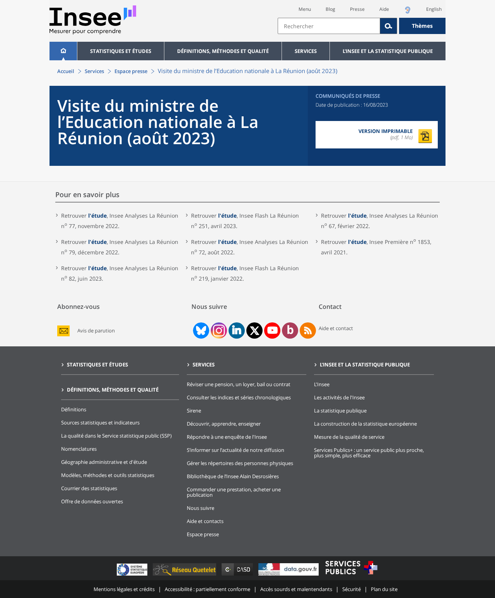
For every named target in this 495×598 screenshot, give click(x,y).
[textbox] (329, 26)
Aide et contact (336, 328)
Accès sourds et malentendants (296, 589)
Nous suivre (200, 507)
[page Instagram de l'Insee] (218, 330)
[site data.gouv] (289, 575)
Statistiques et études (120, 51)
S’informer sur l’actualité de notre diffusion (235, 449)
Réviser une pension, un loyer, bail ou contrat (238, 384)
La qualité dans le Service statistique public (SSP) (116, 435)
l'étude (97, 215)
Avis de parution (96, 330)
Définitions (73, 409)
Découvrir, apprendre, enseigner (224, 423)
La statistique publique (340, 410)
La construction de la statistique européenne (365, 423)
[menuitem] (63, 51)
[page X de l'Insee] (254, 331)
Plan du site (384, 589)
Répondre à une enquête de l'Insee (227, 436)
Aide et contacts (205, 521)
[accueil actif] (63, 51)
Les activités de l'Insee (339, 397)
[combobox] (362, 26)
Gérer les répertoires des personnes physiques (240, 463)
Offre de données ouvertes (92, 501)
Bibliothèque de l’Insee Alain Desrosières (233, 476)
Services (306, 51)
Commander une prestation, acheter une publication (234, 492)
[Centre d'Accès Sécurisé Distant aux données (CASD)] (238, 575)
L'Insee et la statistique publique (388, 51)
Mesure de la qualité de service (349, 436)
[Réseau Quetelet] (185, 575)
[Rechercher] (388, 26)
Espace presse (130, 71)
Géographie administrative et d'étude (104, 461)
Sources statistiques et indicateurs (100, 422)
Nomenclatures (79, 448)
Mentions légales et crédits (124, 589)
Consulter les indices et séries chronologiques (239, 397)
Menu (305, 9)
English (434, 9)
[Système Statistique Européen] (133, 575)
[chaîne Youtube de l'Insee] (272, 330)
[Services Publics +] (351, 575)
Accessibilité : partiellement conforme (207, 589)
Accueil (65, 71)
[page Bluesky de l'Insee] (200, 330)
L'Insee (321, 384)
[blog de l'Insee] (290, 330)
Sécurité (351, 589)
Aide (384, 9)
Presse (357, 9)
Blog (330, 9)
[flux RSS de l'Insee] (307, 330)
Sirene (194, 410)
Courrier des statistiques (89, 488)
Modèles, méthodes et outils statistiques (107, 475)
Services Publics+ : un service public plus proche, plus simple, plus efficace (369, 452)
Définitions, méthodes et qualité (223, 51)
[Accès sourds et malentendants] (407, 12)
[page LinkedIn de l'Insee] (236, 330)
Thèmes (422, 25)
